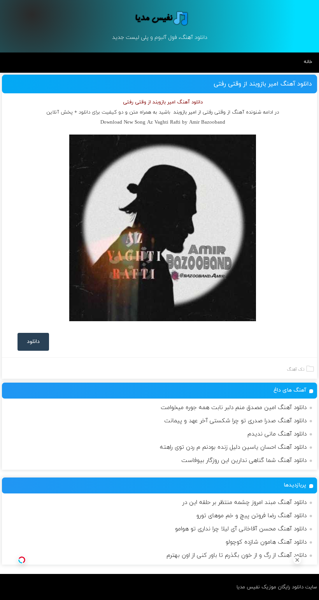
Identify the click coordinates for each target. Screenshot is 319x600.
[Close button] (297, 560)
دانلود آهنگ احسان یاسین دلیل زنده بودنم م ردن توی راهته (233, 447)
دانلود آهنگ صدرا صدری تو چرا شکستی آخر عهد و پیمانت (235, 421)
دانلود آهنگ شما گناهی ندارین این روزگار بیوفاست (244, 461)
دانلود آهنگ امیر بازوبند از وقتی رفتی (263, 84)
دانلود (33, 341)
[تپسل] (22, 560)
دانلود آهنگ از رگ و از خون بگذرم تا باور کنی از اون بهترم (237, 555)
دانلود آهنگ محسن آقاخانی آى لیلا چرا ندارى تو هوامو (241, 529)
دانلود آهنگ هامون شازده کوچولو (266, 542)
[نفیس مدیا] (159, 18)
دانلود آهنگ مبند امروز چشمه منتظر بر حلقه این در (244, 503)
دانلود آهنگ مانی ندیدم (277, 434)
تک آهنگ (295, 369)
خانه (308, 62)
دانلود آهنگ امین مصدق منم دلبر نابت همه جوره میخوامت (234, 408)
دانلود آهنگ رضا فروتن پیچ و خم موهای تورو (251, 516)
